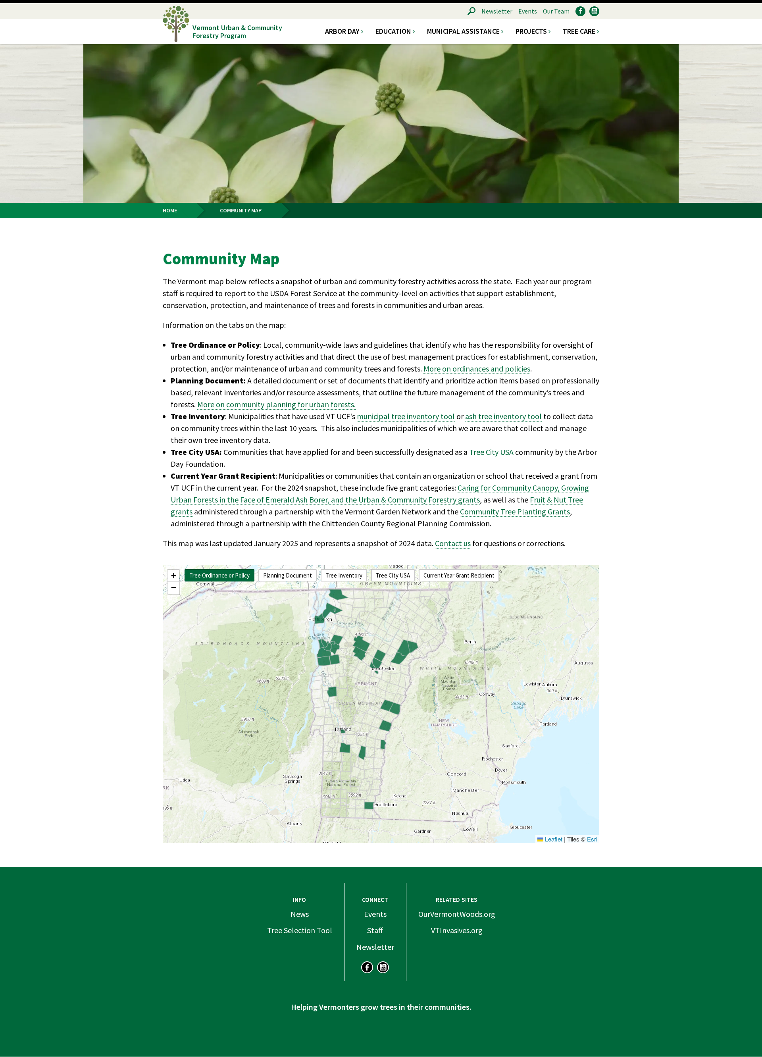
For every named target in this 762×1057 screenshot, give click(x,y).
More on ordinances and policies (476, 369)
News (300, 914)
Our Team (556, 11)
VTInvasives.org (457, 930)
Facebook (580, 11)
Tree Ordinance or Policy (219, 575)
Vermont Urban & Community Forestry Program (237, 31)
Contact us (453, 543)
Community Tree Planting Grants (515, 511)
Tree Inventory (343, 575)
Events (527, 11)
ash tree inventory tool (503, 416)
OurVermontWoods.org (456, 914)
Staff (375, 930)
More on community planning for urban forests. (276, 404)
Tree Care (579, 31)
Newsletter (496, 11)
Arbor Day (342, 31)
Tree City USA (491, 452)
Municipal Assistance (463, 31)
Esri (592, 839)
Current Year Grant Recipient (459, 575)
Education (393, 31)
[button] (173, 576)
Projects (531, 31)
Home (170, 210)
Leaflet (552, 839)
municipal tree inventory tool (406, 416)
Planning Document (287, 575)
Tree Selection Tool (299, 930)
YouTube (594, 11)
